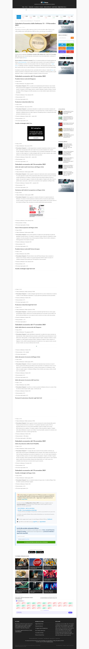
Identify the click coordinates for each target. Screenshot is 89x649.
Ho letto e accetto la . (23, 539)
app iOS (35, 521)
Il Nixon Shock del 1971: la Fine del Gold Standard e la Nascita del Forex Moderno (68, 129)
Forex (26, 6)
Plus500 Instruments (50, 641)
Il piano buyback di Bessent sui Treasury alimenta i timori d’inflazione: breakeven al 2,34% (68, 153)
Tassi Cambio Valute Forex (40, 630)
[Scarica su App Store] (31, 552)
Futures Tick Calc (52, 638)
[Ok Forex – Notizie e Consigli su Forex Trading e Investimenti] (44, 2)
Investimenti (36, 6)
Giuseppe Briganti (19, 27)
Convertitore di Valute (70, 48)
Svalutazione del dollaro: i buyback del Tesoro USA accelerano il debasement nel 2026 (68, 167)
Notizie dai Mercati (47, 6)
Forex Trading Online (59, 645)
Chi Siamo (64, 645)
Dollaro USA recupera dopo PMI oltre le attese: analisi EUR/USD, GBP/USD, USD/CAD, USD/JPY (67, 146)
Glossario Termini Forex (39, 635)
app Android (42, 521)
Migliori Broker (62, 6)
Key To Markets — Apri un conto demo (26, 508)
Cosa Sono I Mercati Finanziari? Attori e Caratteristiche (24, 598)
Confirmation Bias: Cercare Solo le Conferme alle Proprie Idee (68, 112)
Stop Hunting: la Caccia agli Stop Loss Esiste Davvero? (68, 123)
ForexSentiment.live (46, 610)
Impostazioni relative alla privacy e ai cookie (20, 646)
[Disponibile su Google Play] (40, 552)
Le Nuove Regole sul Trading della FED (48, 597)
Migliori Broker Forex (39, 623)
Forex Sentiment (40, 638)
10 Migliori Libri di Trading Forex (41, 628)
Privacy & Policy (71, 645)
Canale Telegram (62, 45)
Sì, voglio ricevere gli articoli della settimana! (36, 542)
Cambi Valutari (54, 6)
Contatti (67, 645)
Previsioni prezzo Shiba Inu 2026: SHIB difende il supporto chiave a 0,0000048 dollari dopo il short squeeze (68, 160)
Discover (70, 612)
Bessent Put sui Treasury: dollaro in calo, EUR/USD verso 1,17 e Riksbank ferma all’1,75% (68, 173)
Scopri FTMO (24, 499)
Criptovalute (31, 6)
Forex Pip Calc (57, 638)
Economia (41, 6)
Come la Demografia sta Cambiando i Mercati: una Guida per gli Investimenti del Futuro (68, 118)
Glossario (70, 52)
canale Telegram (18, 631)
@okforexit (49, 519)
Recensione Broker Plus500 (33, 638)
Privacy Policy (27, 539)
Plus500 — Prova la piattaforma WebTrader (27, 510)
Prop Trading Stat (46, 638)
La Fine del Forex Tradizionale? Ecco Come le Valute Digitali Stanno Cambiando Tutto (68, 135)
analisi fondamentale (22, 62)
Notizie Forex (70, 45)
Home (23, 6)
